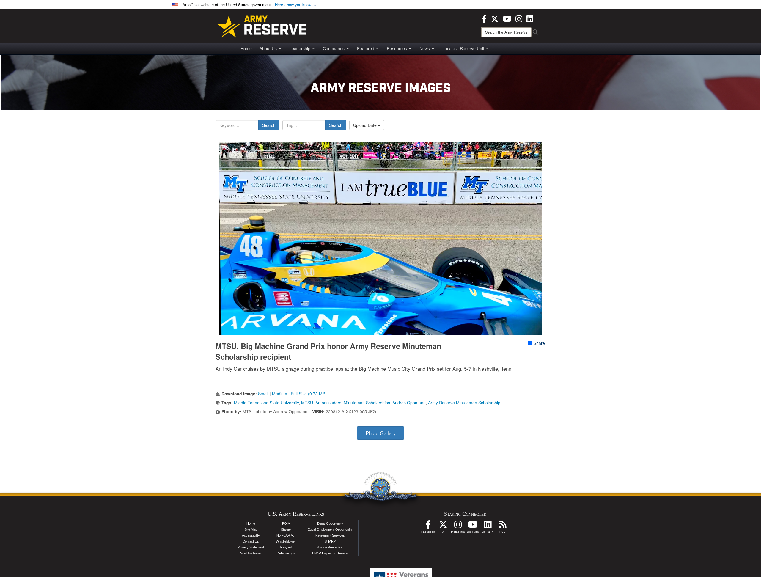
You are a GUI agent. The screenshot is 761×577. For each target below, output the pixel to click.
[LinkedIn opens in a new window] (529, 18)
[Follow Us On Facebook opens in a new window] (428, 526)
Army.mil (286, 547)
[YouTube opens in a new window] (507, 18)
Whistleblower (286, 541)
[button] (296, 5)
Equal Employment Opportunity (330, 529)
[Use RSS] (502, 526)
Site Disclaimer (251, 553)
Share (539, 343)
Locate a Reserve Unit (463, 48)
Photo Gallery (381, 433)
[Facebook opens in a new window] (484, 18)
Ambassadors (328, 402)
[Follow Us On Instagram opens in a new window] (457, 526)
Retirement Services (330, 535)
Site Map (251, 529)
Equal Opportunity (330, 523)
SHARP (330, 541)
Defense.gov (286, 553)
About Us (268, 48)
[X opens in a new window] (495, 18)
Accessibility (251, 535)
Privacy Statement (251, 547)
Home (246, 48)
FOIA (286, 523)
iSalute (286, 529)
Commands (334, 48)
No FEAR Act (285, 535)
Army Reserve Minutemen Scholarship (464, 402)
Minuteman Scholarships (367, 402)
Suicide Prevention (330, 547)
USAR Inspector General (330, 553)
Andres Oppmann (409, 402)
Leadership (299, 48)
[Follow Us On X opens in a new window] (442, 526)
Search (269, 125)
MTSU (307, 402)
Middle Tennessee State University (266, 402)
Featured (365, 48)
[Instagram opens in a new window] (518, 18)
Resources (397, 48)
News (424, 48)
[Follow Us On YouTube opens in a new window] (472, 526)
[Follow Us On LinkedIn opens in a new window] (487, 526)
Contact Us (251, 541)
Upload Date (365, 125)
